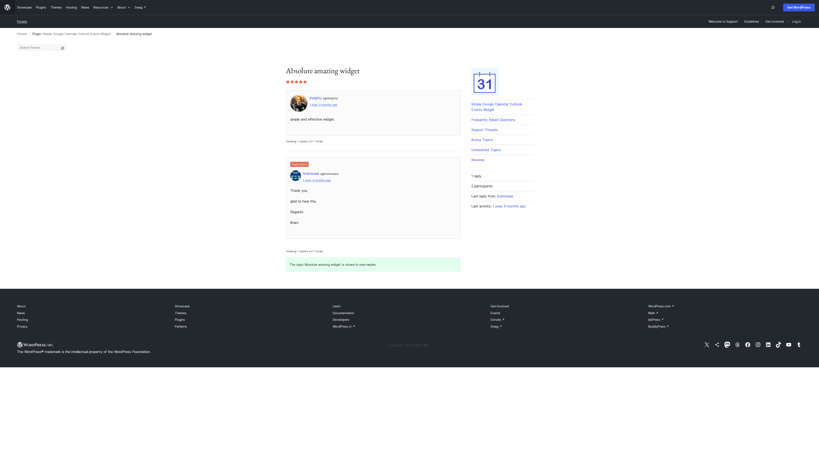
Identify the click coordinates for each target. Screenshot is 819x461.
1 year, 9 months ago (323, 104)
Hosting (22, 319)
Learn (337, 306)
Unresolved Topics (486, 150)
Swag (496, 326)
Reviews (478, 160)
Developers (341, 319)
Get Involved (500, 306)
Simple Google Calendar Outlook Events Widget (77, 34)
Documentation (343, 313)
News (21, 313)
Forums (22, 21)
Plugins (180, 319)
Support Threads (484, 130)
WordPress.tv (344, 326)
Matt (653, 313)
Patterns (181, 326)
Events (495, 313)
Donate (498, 319)
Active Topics (482, 140)
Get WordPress (799, 7)
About (21, 306)
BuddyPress (658, 326)
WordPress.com (661, 306)
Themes (180, 313)
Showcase (182, 306)
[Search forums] (62, 47)
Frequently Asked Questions (493, 120)
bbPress (656, 319)
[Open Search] (773, 7)
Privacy (22, 326)
